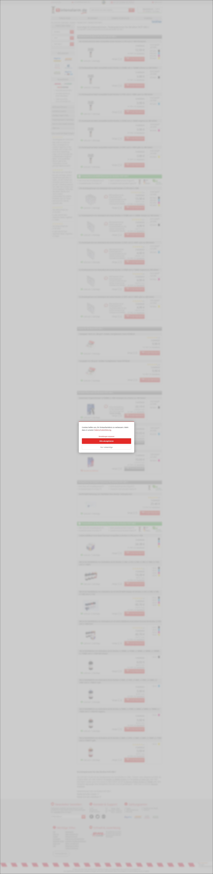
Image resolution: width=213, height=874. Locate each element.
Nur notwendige (106, 447)
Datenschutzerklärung (102, 430)
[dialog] (106, 437)
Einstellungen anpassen (106, 436)
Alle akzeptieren (106, 441)
